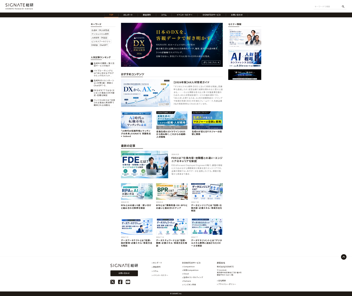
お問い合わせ (124, 273)
